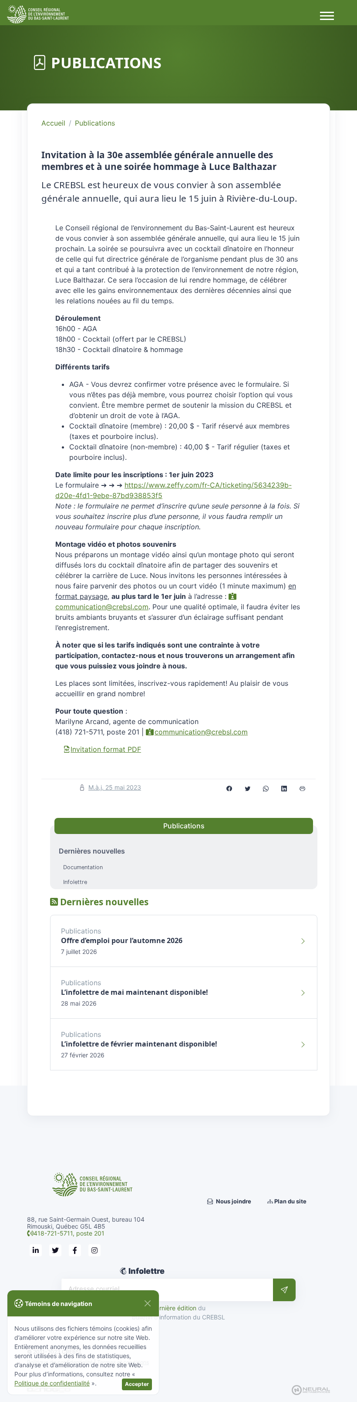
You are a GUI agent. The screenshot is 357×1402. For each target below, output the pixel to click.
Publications (95, 123)
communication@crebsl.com (201, 732)
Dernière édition (174, 1308)
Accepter (137, 1384)
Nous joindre (233, 1201)
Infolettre (75, 882)
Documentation (83, 867)
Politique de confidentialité (52, 1383)
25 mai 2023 (114, 787)
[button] (326, 15)
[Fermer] (147, 1303)
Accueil (53, 123)
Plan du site (289, 1201)
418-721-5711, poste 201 (69, 1233)
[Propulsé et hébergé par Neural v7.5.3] (311, 1389)
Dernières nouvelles (92, 851)
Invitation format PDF (106, 749)
